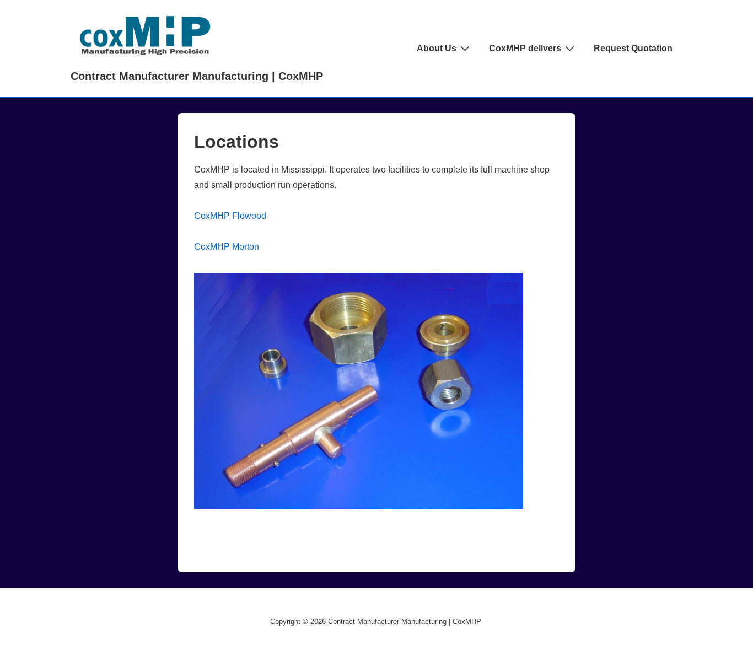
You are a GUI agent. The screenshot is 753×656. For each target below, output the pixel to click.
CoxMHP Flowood (230, 216)
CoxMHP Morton (226, 246)
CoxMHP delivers (525, 48)
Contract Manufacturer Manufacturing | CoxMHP (197, 76)
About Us (436, 48)
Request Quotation (633, 48)
